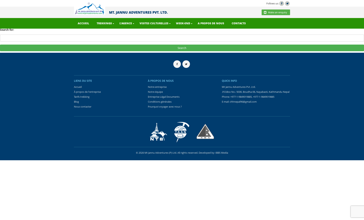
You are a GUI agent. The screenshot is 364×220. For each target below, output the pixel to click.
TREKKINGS (104, 23)
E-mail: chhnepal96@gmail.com (239, 101)
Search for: (7, 29)
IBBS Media (221, 152)
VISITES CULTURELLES (154, 23)
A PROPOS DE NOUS (211, 23)
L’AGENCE (125, 23)
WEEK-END (183, 23)
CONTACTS (239, 23)
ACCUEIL (83, 23)
